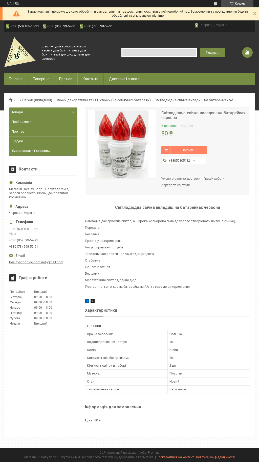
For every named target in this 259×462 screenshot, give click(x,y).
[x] (93, 302)
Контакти (90, 79)
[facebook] (87, 302)
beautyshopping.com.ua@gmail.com (36, 262)
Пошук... (212, 52)
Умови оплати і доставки (31, 151)
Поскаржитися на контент (175, 457)
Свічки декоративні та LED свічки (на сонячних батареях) (103, 100)
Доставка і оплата (124, 79)
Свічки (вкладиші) (37, 100)
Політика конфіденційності (215, 457)
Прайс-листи (21, 122)
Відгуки (17, 141)
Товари (39, 79)
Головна (16, 79)
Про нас (65, 79)
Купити (188, 150)
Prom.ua (154, 452)
